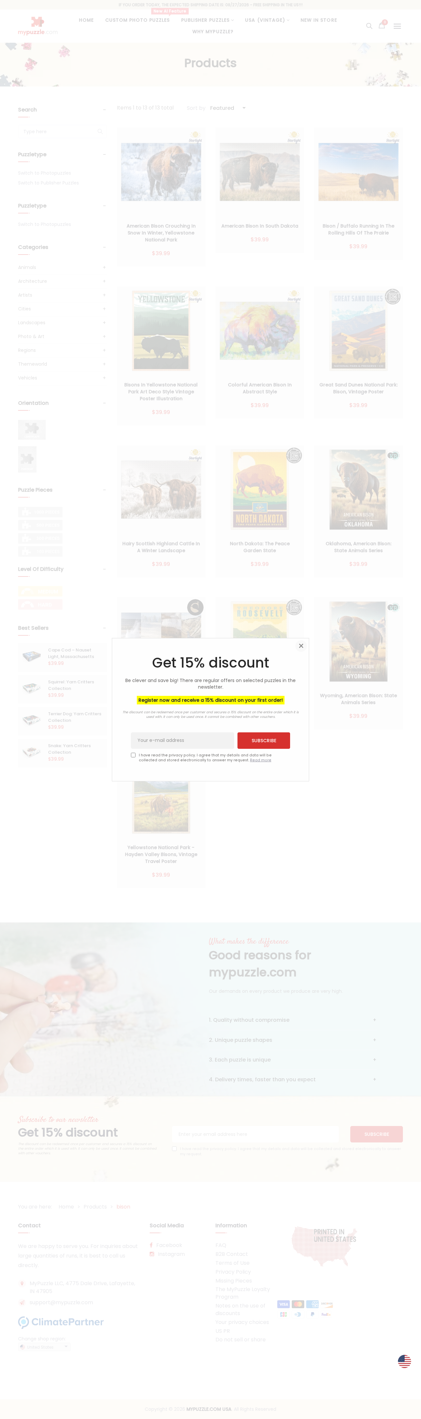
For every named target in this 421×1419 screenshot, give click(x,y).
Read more (260, 760)
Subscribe (264, 740)
